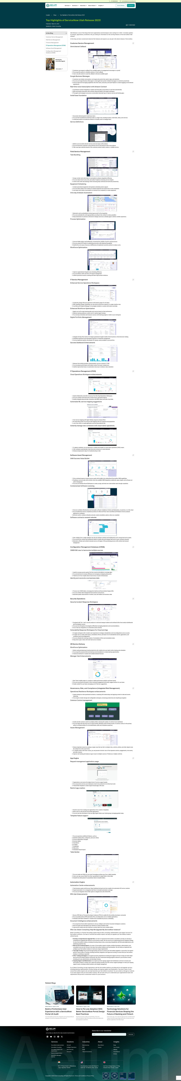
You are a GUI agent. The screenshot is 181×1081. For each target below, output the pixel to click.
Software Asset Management (54, 48)
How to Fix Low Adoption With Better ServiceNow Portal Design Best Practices (90, 1011)
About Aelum (101, 1045)
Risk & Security (70, 1049)
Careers (99, 1047)
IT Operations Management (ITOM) (56, 45)
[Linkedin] (47, 1036)
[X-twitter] (61, 1036)
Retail (83, 1049)
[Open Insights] (103, 5)
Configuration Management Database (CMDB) (53, 52)
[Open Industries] (86, 5)
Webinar (115, 1049)
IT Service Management (52, 42)
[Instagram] (54, 1036)
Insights (48, 15)
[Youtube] (51, 1036)
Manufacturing (85, 1045)
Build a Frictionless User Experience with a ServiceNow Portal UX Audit (58, 1011)
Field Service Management (53, 40)
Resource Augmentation (56, 1053)
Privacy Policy (90, 1075)
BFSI (83, 1047)
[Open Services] (70, 5)
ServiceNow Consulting (56, 1047)
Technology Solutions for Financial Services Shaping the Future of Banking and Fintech (120, 1011)
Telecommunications (87, 1051)
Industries (86, 1042)
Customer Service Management (54, 37)
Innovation (69, 1051)
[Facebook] (58, 1036)
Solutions (70, 1042)
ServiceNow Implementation (57, 1045)
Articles (115, 1053)
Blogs (55, 15)
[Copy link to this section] (133, 43)
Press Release (116, 1051)
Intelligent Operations (71, 1047)
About (100, 1042)
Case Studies (116, 1047)
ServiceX (69, 1045)
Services (54, 1042)
